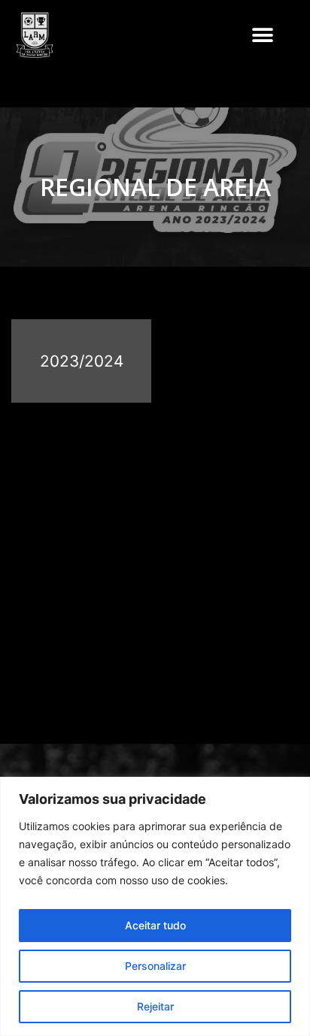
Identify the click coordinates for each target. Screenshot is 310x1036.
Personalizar (155, 965)
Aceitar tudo (155, 925)
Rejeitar (155, 1006)
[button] (262, 35)
